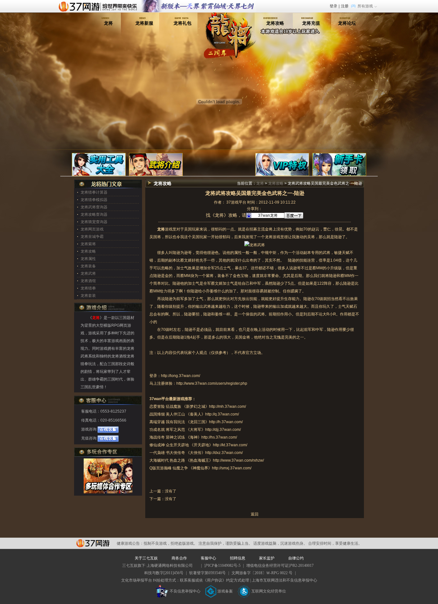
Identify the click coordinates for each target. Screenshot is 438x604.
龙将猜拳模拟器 (93, 199)
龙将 (108, 23)
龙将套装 (88, 295)
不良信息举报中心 (185, 591)
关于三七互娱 (146, 558)
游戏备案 (225, 591)
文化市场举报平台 (136, 580)
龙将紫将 (88, 244)
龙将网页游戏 (92, 229)
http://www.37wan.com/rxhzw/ (238, 460)
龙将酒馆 (88, 281)
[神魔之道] (198, 3)
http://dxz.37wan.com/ (224, 452)
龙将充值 (311, 23)
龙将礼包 (182, 23)
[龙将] (230, 22)
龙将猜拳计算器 (93, 192)
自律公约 (296, 558)
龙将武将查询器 (93, 207)
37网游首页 (99, 6)
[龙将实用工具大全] (99, 164)
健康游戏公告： (130, 543)
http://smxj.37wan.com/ (231, 468)
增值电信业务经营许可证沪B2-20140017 (280, 565)
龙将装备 (88, 266)
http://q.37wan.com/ (222, 414)
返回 (254, 514)
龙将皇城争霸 (92, 236)
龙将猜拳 (88, 288)
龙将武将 (88, 273)
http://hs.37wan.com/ (219, 437)
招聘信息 (237, 558)
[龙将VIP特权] (282, 164)
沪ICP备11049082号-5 (222, 565)
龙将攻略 (275, 23)
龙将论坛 (347, 23)
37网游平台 (92, 543)
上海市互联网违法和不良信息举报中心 (284, 580)
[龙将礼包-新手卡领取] (339, 164)
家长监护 (266, 558)
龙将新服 (144, 23)
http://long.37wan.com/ (180, 375)
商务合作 (179, 558)
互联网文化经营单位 (268, 591)
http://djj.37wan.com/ (223, 429)
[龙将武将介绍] (156, 164)
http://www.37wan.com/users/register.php (211, 383)
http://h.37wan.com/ (226, 422)
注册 (345, 6)
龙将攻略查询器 (93, 214)
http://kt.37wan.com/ (230, 445)
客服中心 (208, 558)
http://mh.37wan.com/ (227, 406)
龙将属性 (88, 258)
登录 (333, 6)
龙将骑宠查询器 (93, 222)
